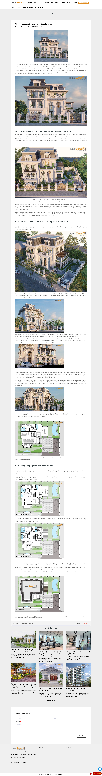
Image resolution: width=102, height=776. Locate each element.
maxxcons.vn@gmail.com (18, 759)
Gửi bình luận (81, 735)
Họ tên (18, 715)
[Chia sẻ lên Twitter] (84, 623)
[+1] (89, 623)
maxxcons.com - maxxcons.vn (19, 762)
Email (53, 715)
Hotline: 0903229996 (83, 2)
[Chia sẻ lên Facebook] (82, 623)
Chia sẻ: (79, 623)
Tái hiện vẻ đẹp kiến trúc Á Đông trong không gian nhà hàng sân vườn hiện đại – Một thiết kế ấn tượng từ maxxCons (23, 686)
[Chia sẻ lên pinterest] (86, 623)
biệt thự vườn (18, 623)
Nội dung (18, 721)
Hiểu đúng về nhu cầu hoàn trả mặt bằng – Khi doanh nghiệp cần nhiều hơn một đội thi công (50, 654)
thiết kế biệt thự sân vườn (27, 623)
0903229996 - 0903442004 (19, 757)
